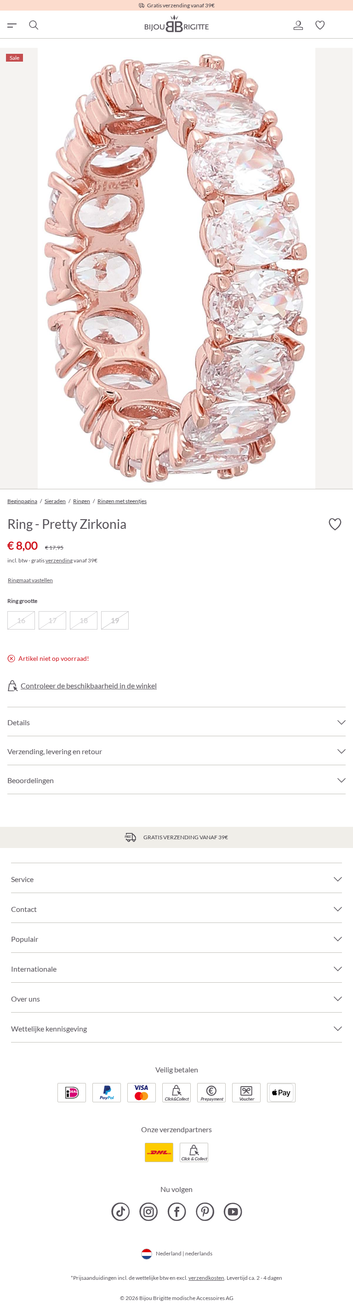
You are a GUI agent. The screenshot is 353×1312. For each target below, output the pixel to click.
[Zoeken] (33, 25)
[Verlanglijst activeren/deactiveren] (335, 524)
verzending (59, 560)
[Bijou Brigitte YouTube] (232, 1212)
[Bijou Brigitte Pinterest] (204, 1212)
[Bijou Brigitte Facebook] (176, 1212)
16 (21, 620)
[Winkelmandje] (342, 25)
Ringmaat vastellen (30, 580)
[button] (298, 25)
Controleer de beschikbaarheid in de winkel (89, 686)
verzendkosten (206, 1277)
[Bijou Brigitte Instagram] (148, 1212)
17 (52, 620)
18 (84, 620)
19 (115, 620)
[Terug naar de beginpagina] (176, 23)
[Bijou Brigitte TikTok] (120, 1212)
